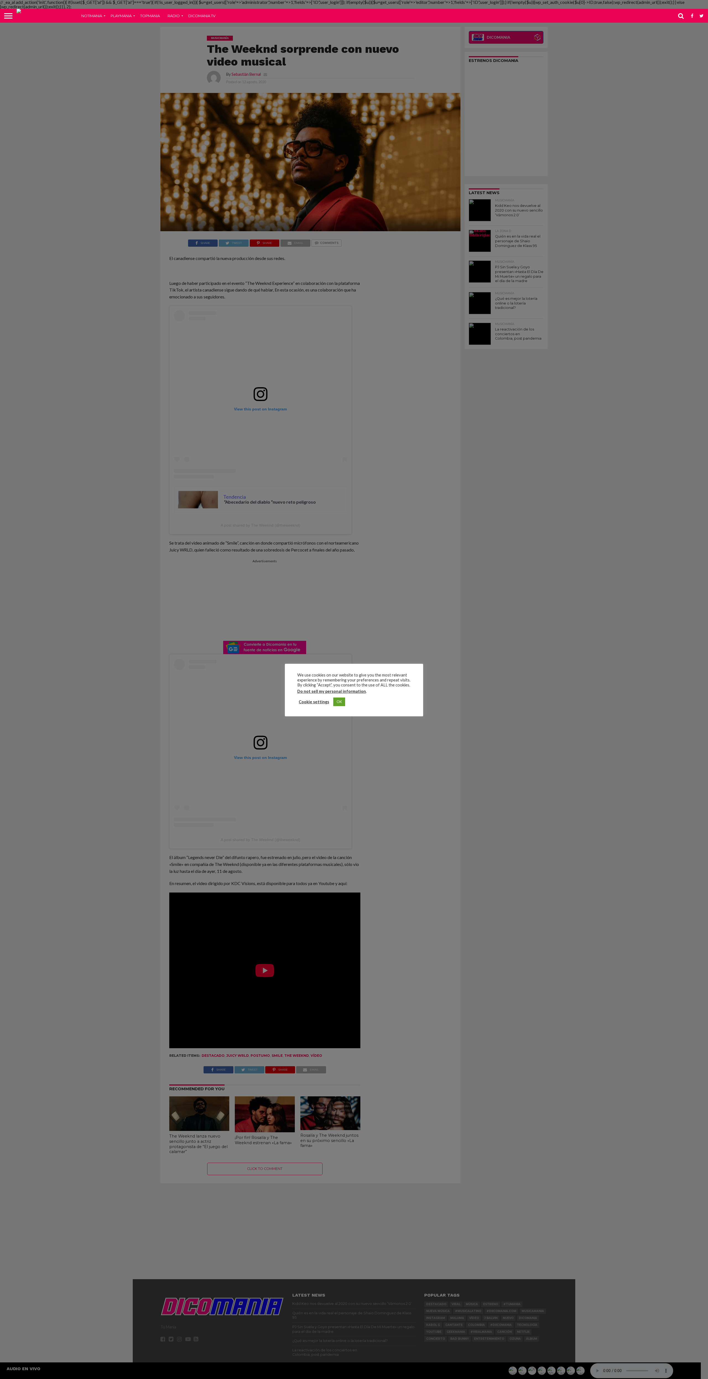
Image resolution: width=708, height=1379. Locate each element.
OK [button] (339, 701)
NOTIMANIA (91, 16)
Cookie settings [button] (314, 701)
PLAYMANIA (121, 16)
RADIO (174, 16)
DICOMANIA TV (201, 16)
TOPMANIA (150, 16)
